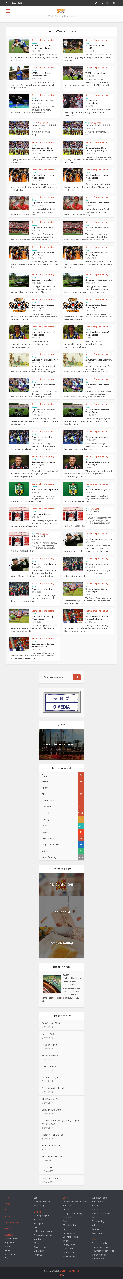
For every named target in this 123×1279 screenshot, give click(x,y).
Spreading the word (51, 1109)
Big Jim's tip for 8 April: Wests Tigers (43, 306)
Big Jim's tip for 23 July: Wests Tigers (43, 617)
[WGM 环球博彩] (61, 10)
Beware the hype (50, 1077)
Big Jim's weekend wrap (97, 202)
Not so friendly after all (53, 1088)
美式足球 (95, 508)
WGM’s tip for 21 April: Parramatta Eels (42, 74)
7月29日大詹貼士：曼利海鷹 (98, 125)
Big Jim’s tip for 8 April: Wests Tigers (97, 306)
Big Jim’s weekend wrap (43, 202)
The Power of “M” (50, 1098)
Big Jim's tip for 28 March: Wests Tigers (44, 333)
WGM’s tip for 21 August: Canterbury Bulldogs (43, 46)
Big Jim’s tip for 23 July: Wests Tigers (97, 590)
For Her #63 (61, 912)
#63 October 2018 (62, 884)
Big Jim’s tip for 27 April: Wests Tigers (43, 253)
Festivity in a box (50, 1178)
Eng (7, 3)
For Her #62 (48, 1167)
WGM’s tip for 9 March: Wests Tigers (96, 102)
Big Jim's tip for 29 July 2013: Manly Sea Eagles (96, 149)
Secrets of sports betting (43, 40)
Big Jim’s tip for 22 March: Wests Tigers (98, 410)
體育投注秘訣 (97, 122)
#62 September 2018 (52, 1156)
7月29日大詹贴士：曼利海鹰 (44, 125)
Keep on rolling (61, 943)
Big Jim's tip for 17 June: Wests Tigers (97, 176)
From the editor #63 (52, 1145)
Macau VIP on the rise (52, 1134)
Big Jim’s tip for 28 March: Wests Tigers (98, 333)
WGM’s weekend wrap (96, 73)
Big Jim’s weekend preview (45, 280)
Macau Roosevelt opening (62, 744)
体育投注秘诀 (43, 122)
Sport (34, 43)
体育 (34, 122)
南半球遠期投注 (38, 536)
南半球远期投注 (92, 511)
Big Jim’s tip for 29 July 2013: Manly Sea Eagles (43, 149)
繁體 (20, 3)
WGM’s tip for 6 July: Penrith (95, 46)
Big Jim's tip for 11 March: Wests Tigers (43, 463)
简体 (14, 3)
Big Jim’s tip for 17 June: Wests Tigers (43, 176)
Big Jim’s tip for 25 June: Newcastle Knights (97, 617)
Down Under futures (41, 514)
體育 (87, 122)
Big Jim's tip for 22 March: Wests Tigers (44, 410)
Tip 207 (66, 975)
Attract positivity (50, 1055)
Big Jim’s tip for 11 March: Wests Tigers (97, 463)
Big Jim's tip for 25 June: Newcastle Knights (43, 645)
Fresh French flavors (52, 1066)
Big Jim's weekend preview (99, 280)
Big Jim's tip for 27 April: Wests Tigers (97, 253)
